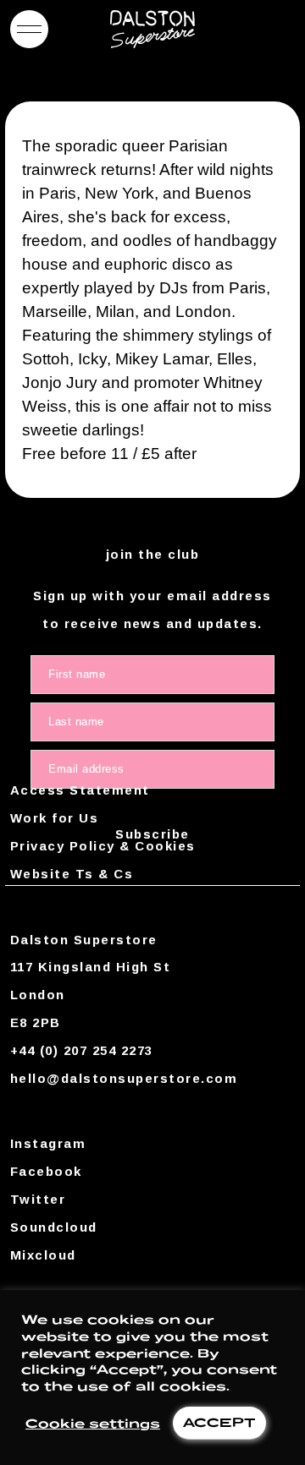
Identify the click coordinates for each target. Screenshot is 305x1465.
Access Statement (80, 790)
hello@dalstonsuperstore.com (123, 1078)
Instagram (48, 1143)
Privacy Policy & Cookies (103, 846)
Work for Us (54, 818)
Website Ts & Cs (71, 873)
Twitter (37, 1199)
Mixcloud (43, 1255)
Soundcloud (53, 1227)
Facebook (46, 1171)
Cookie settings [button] (92, 1423)
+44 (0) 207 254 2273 (81, 1050)
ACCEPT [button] (219, 1422)
